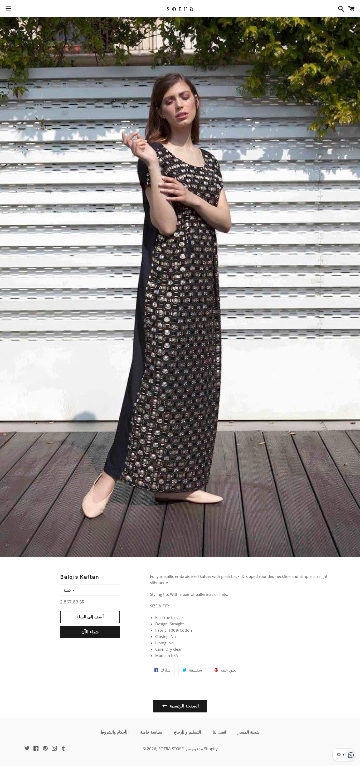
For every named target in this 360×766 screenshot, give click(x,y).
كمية (67, 590)
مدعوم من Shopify (202, 748)
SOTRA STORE (171, 748)
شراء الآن (90, 631)
